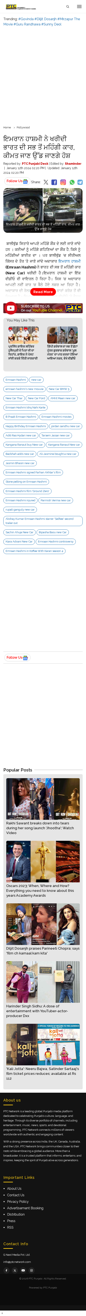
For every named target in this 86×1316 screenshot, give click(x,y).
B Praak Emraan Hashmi (21, 416)
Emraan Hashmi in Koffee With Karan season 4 (34, 551)
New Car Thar (14, 398)
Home (7, 127)
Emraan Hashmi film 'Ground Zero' (27, 491)
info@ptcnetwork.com (17, 1261)
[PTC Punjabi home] (21, 6)
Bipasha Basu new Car (53, 532)
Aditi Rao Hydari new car (21, 435)
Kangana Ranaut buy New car (24, 444)
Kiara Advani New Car (19, 541)
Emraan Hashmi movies (56, 416)
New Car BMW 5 (59, 389)
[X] (15, 1270)
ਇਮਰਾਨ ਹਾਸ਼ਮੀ (69, 261)
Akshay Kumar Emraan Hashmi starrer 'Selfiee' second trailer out (39, 521)
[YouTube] (23, 1270)
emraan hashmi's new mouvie (24, 389)
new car (36, 379)
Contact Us (15, 1195)
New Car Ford (36, 398)
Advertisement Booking (25, 1208)
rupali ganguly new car (20, 509)
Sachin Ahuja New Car (19, 532)
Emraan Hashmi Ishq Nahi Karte (25, 407)
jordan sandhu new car (65, 426)
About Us (14, 1189)
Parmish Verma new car (56, 500)
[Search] (68, 6)
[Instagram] (31, 1270)
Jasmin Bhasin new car (20, 463)
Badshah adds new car (20, 453)
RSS (10, 1227)
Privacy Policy (18, 1202)
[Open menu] (79, 6)
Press (11, 1221)
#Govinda (26, 19)
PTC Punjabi (50, 1287)
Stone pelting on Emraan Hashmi (26, 481)
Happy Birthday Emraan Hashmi (26, 426)
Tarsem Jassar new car (56, 435)
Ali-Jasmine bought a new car (57, 453)
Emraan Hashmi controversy (55, 541)
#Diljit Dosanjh (45, 19)
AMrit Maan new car (63, 398)
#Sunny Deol (51, 24)
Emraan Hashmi (16, 379)
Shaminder (73, 163)
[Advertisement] (43, 75)
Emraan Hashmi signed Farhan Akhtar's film (33, 472)
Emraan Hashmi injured (20, 500)
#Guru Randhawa (27, 24)
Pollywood (23, 127)
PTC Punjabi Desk (35, 163)
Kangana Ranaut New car (64, 444)
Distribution (16, 1214)
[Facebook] (6, 1270)
